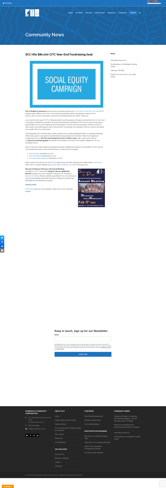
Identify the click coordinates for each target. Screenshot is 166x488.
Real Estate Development (93, 416)
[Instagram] (8, 3)
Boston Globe (34, 153)
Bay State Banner (35, 156)
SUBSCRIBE (83, 354)
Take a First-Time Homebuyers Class (97, 442)
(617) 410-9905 (33, 425)
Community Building (91, 424)
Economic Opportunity (92, 420)
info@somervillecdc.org (36, 429)
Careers (57, 462)
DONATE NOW (30, 185)
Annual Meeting (33, 176)
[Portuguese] (153, 1)
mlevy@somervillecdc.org (62, 165)
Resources (58, 438)
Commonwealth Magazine (38, 158)
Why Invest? (59, 434)
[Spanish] (156, 1)
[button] (140, 12)
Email (57, 335)
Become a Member (62, 458)
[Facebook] (5, 3)
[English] (148, 1)
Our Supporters (60, 442)
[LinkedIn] (10, 3)
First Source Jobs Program (93, 453)
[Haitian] (151, 1)
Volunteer (58, 466)
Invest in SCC (59, 454)
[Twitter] (4, 3)
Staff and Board (60, 424)
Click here (96, 162)
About (57, 416)
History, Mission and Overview (65, 420)
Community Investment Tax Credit (87, 111)
